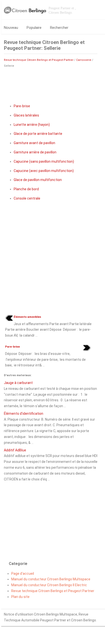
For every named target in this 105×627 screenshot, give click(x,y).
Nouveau (11, 27)
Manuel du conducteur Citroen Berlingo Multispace (50, 579)
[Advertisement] (51, 83)
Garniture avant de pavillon (34, 143)
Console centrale (27, 198)
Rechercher (59, 27)
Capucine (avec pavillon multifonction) (44, 171)
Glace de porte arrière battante (38, 134)
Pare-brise (22, 106)
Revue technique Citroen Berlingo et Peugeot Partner (39, 60)
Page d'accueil (22, 573)
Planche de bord (26, 189)
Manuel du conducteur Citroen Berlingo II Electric (49, 585)
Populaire (34, 27)
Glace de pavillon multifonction (38, 180)
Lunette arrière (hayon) (32, 125)
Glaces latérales (26, 115)
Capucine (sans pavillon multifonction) (44, 161)
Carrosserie (83, 60)
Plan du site (20, 597)
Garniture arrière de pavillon (35, 152)
